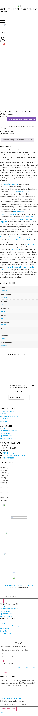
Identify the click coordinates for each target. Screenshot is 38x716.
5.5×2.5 (3, 325)
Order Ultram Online (10, 184)
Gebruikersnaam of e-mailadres (13, 647)
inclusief (4, 346)
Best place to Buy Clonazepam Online (14, 213)
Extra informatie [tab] (24, 140)
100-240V (4, 297)
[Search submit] (2, 601)
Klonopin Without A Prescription (24, 191)
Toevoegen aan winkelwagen (21, 119)
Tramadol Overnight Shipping (12, 237)
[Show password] (2, 661)
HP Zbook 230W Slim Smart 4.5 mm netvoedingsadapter (19, 386)
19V (2, 304)
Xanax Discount (13, 267)
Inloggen (5, 672)
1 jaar (3, 339)
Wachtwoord (5, 653)
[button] (16, 397)
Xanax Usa (16, 249)
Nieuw (3, 332)
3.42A (3, 311)
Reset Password (8, 709)
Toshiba (4, 290)
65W (2, 318)
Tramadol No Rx (30, 244)
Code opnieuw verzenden (10, 698)
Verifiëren (6, 695)
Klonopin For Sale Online (20, 239)
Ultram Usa (28, 217)
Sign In (2, 712)
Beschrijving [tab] (8, 140)
